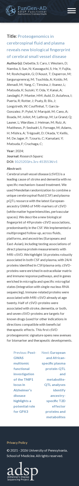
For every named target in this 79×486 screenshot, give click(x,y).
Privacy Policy (17, 442)
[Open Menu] (71, 11)
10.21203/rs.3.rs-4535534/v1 (36, 161)
